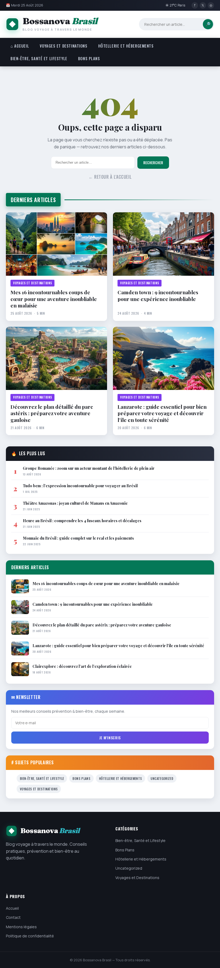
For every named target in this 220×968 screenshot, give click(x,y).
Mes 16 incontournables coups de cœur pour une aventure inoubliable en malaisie (53, 299)
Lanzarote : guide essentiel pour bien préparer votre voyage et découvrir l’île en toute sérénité (162, 413)
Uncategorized (162, 778)
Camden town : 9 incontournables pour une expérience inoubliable (158, 295)
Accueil (12, 908)
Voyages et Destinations (63, 46)
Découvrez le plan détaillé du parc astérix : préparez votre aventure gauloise (51, 413)
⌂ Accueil (19, 46)
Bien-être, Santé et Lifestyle (38, 58)
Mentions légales (21, 926)
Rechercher (153, 162)
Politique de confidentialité (30, 935)
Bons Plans (89, 58)
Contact (13, 917)
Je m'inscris (110, 737)
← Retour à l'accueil (110, 177)
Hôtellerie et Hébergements (126, 46)
